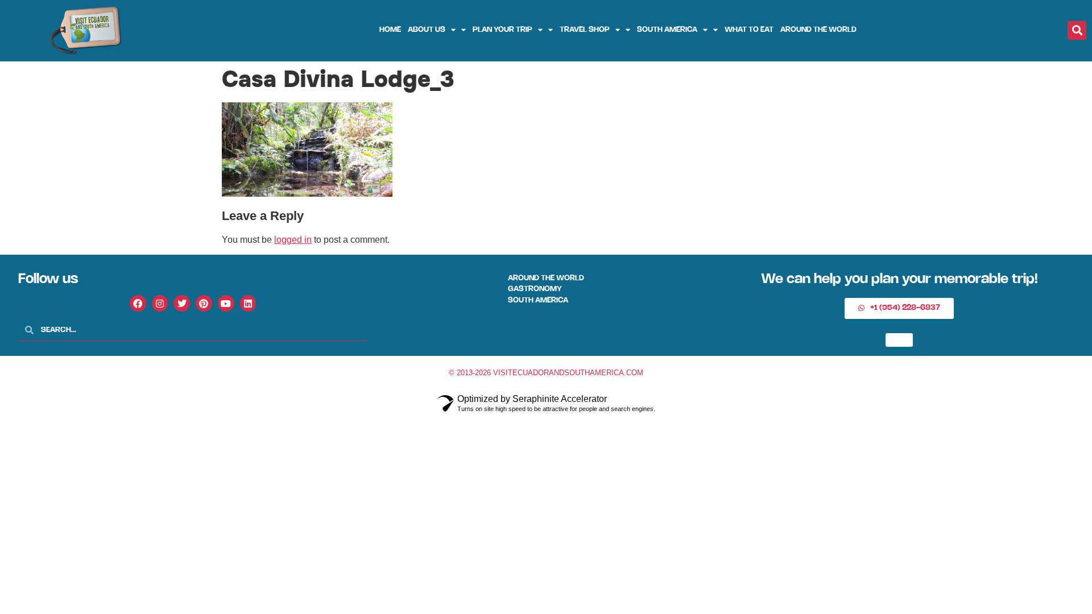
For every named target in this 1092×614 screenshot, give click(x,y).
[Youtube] (226, 303)
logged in (293, 239)
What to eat (749, 30)
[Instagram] (160, 303)
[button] (1077, 30)
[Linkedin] (248, 303)
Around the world (818, 30)
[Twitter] (181, 303)
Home (390, 30)
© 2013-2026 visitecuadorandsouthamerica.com (546, 372)
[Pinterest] (204, 303)
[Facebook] (138, 303)
